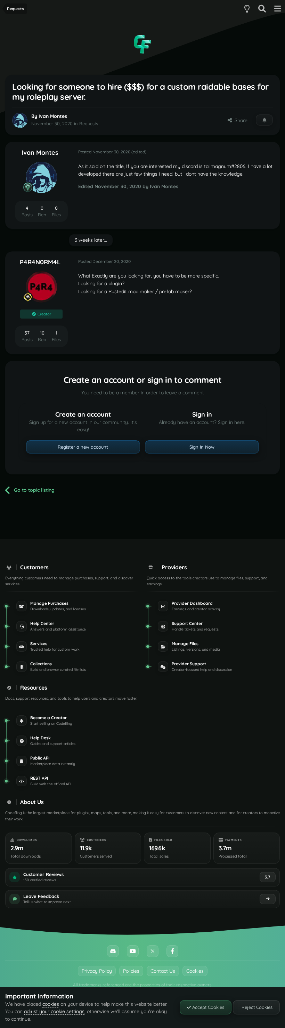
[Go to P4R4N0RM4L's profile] (41, 287)
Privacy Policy (97, 971)
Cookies (195, 971)
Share (239, 120)
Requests (88, 123)
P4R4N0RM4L (40, 262)
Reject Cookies (256, 1007)
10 (42, 333)
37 (27, 333)
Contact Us (162, 971)
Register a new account (83, 447)
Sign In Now (201, 447)
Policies (131, 971)
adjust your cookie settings (54, 1011)
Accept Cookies (207, 1007)
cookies (50, 1004)
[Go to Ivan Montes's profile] (19, 120)
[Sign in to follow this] (264, 120)
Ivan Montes (53, 116)
